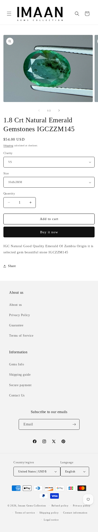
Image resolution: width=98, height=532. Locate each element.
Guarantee (16, 325)
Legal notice (51, 519)
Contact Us (17, 395)
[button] (9, 14)
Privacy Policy (19, 315)
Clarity (8, 153)
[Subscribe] (74, 424)
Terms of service (25, 512)
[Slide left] (39, 110)
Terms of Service (21, 335)
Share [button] (12, 266)
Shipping (8, 145)
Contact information (75, 512)
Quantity (9, 193)
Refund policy (60, 505)
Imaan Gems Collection (32, 505)
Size (6, 173)
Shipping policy (49, 512)
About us (15, 305)
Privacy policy (81, 505)
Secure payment (20, 385)
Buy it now (49, 232)
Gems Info (16, 364)
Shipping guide (20, 374)
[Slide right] (59, 110)
